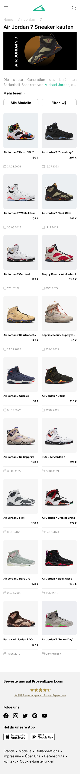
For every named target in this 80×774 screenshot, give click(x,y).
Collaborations (47, 751)
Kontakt (9, 761)
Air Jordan (26, 19)
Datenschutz (54, 756)
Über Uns (32, 756)
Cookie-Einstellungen (37, 761)
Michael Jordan (57, 85)
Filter (55, 103)
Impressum (12, 756)
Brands (9, 751)
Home (8, 19)
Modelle (25, 751)
